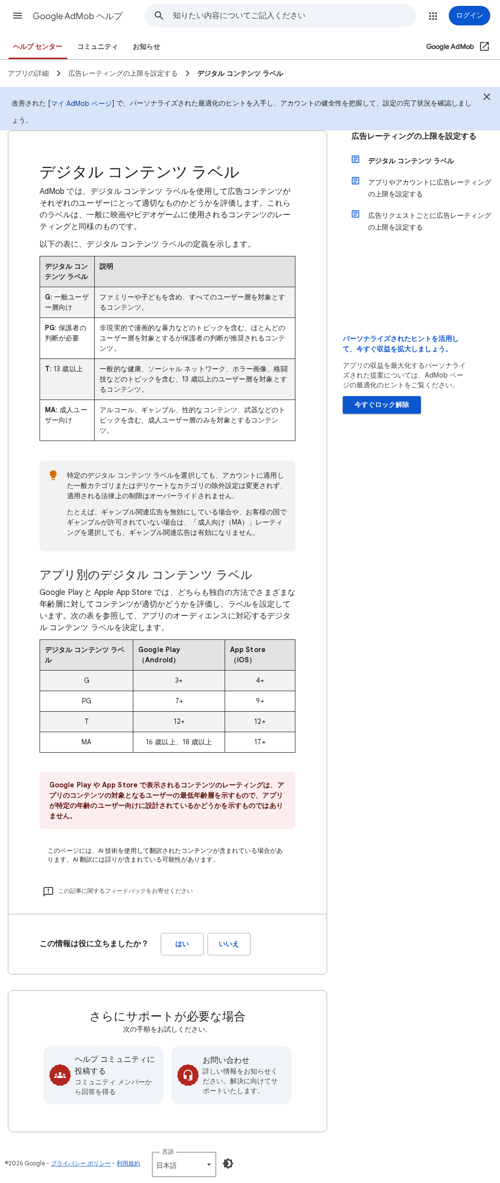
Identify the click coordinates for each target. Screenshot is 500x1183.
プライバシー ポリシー (81, 1163)
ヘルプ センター (37, 46)
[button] (17, 15)
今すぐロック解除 (381, 405)
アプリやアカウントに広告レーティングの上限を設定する (429, 188)
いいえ (229, 944)
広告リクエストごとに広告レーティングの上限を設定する (429, 221)
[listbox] (184, 1164)
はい (182, 944)
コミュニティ (97, 46)
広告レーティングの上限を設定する (414, 136)
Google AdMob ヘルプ (78, 16)
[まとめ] (487, 98)
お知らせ (146, 46)
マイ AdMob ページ (81, 103)
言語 (168, 1151)
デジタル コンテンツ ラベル (411, 160)
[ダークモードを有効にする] (228, 1163)
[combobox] (294, 15)
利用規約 (128, 1163)
